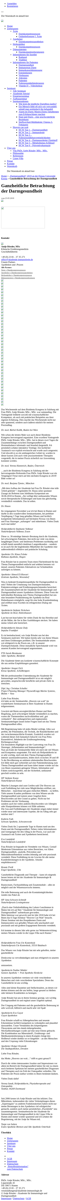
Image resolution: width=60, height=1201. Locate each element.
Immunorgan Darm (27, 67)
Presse (10, 161)
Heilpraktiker (19, 44)
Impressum (12, 1161)
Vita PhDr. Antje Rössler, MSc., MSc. (30, 150)
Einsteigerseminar (21, 96)
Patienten (23, 80)
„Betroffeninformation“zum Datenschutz (17, 1167)
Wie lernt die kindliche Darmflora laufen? (38, 104)
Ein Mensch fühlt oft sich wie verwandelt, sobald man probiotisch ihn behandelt (38, 107)
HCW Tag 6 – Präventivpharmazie (35, 145)
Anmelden (12, 3)
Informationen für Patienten (25, 62)
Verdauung (24, 75)
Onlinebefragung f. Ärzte (30, 36)
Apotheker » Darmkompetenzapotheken (17, 273)
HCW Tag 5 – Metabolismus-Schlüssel (36, 143)
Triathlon (23, 60)
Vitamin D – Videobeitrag (30, 86)
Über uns (11, 148)
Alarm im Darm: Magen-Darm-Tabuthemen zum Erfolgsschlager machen (39, 113)
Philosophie (18, 153)
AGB (9, 1158)
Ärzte (15, 31)
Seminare (11, 88)
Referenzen (18, 156)
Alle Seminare (19, 91)
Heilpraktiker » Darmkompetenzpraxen (16, 275)
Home (10, 26)
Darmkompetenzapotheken (31, 41)
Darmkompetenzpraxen (29, 34)
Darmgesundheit (26, 65)
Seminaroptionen (20, 101)
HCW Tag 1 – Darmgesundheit (33, 130)
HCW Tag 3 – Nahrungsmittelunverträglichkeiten (34, 136)
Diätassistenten (20, 49)
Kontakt (10, 163)
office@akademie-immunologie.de (17, 259)
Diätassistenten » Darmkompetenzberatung (18, 278)
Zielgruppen (12, 28)
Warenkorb (12, 166)
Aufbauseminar (20, 98)
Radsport (23, 57)
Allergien (23, 78)
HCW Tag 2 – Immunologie (32, 132)
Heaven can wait (20, 127)
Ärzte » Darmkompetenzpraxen (13, 270)
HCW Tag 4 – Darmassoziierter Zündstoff (38, 140)
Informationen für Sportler (25, 54)
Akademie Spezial (21, 93)
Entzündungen (25, 73)
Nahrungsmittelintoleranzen (31, 83)
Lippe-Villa (18, 158)
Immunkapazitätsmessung (30, 70)
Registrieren (12, 6)
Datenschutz (12, 1164)
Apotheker (18, 39)
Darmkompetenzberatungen (31, 52)
